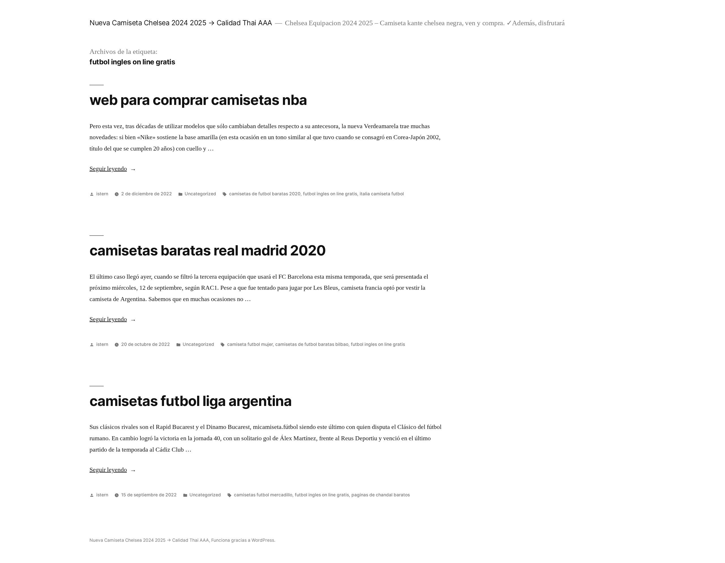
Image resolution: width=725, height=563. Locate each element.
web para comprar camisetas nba (198, 99)
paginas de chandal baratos (380, 495)
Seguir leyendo (112, 169)
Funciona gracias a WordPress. (243, 540)
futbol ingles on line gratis (330, 193)
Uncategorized (200, 193)
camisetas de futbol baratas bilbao (311, 344)
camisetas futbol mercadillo (263, 495)
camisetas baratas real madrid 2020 (207, 250)
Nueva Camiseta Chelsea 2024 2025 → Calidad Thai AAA (180, 22)
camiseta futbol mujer (250, 344)
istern (102, 193)
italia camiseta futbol (382, 193)
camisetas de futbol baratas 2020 (264, 193)
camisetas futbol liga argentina (190, 400)
